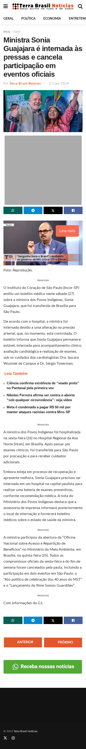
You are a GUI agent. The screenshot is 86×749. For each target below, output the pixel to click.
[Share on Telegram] (33, 210)
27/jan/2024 (59, 83)
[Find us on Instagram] (13, 738)
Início (6, 31)
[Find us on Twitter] (5, 738)
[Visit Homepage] (42, 6)
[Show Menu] (5, 6)
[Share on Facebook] (73, 210)
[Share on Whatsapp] (12, 210)
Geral (8, 18)
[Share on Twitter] (53, 210)
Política (28, 18)
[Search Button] (80, 6)
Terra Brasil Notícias (25, 83)
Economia (52, 18)
